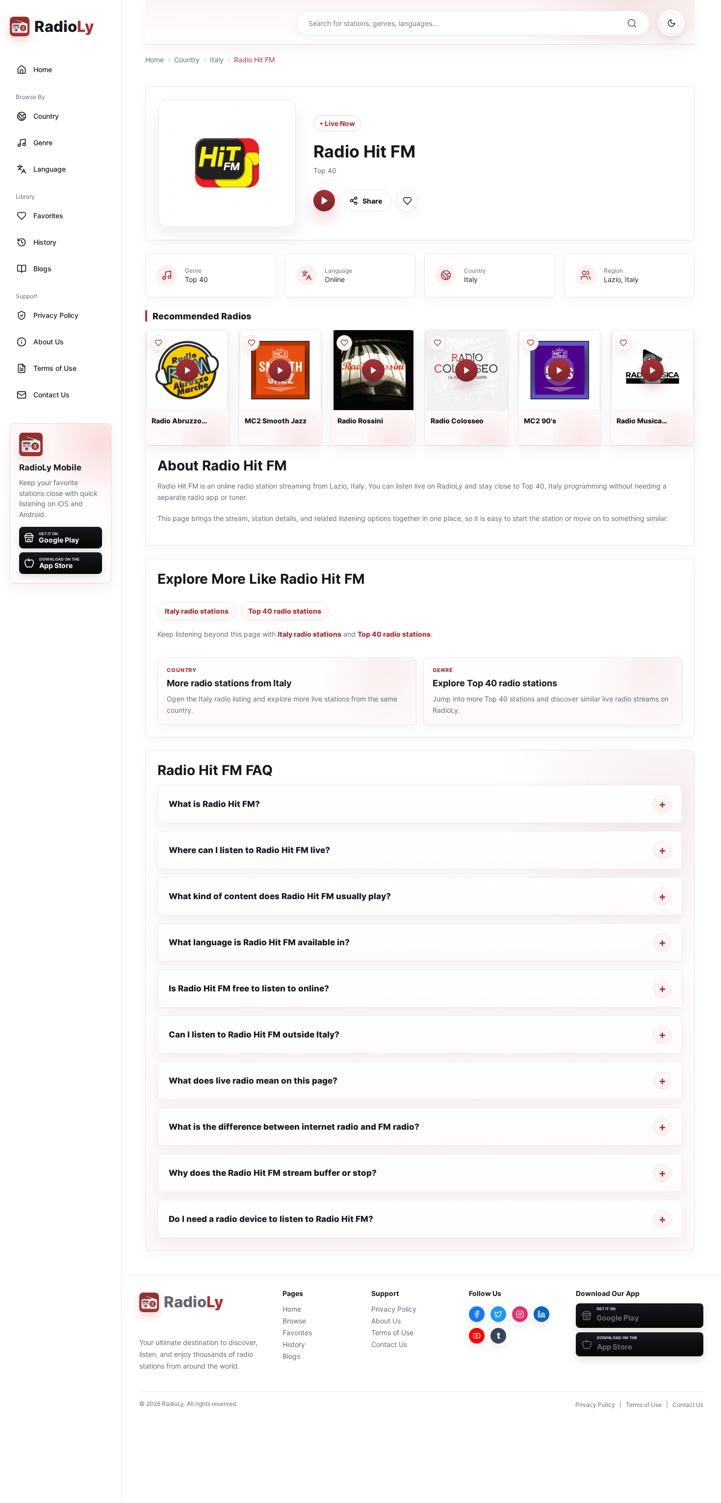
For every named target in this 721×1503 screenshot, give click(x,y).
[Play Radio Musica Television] (652, 370)
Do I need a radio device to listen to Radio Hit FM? (271, 1219)
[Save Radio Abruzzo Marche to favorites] (158, 343)
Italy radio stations (197, 611)
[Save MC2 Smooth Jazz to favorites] (251, 343)
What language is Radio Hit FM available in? (259, 942)
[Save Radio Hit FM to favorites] (407, 200)
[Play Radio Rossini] (373, 370)
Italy (217, 59)
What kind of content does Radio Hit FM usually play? (280, 896)
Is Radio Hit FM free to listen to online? (249, 988)
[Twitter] (498, 1314)
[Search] (631, 23)
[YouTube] (477, 1336)
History (294, 1344)
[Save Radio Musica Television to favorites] (623, 343)
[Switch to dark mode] (671, 23)
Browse (294, 1321)
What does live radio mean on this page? (253, 1081)
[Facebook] (477, 1314)
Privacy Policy (393, 1309)
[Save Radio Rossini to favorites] (344, 343)
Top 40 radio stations (284, 611)
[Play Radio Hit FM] (324, 200)
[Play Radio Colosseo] (466, 370)
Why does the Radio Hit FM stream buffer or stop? (273, 1173)
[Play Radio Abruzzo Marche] (187, 370)
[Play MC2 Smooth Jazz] (280, 370)
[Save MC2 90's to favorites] (531, 343)
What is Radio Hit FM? (214, 804)
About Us (386, 1321)
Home (154, 59)
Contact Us (389, 1344)
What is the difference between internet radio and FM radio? (294, 1127)
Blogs (291, 1356)
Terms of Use (392, 1332)
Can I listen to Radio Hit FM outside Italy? (254, 1034)
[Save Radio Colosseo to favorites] (437, 343)
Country (187, 59)
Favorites (297, 1332)
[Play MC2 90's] (559, 370)
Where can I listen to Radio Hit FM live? (249, 850)
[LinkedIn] (541, 1314)
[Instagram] (520, 1314)
